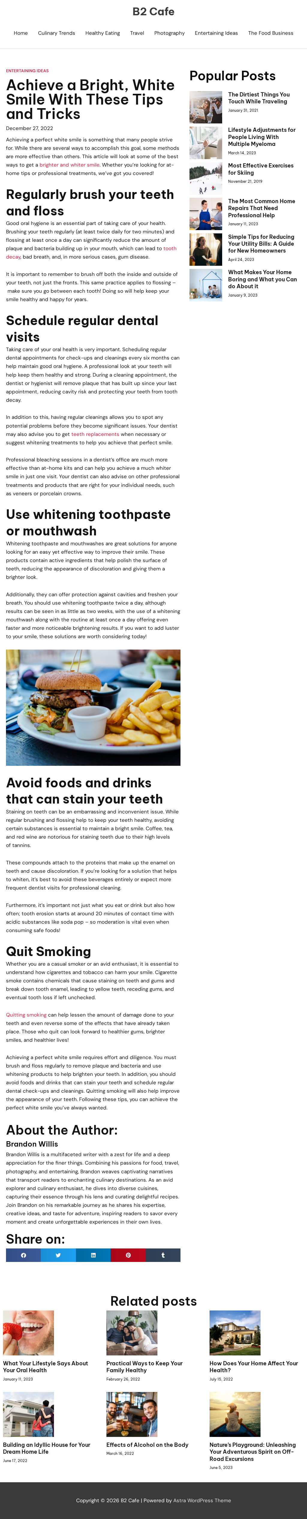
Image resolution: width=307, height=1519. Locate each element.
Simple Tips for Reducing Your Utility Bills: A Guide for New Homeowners (261, 243)
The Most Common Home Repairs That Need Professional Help (261, 208)
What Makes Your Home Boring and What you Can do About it (262, 279)
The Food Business (271, 33)
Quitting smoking (26, 1014)
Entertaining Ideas (216, 33)
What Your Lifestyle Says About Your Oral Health (45, 1367)
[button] (23, 1255)
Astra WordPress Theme (202, 1500)
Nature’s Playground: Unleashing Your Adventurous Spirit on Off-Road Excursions (253, 1451)
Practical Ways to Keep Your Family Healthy (144, 1367)
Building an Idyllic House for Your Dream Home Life (46, 1448)
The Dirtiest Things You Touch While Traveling (259, 98)
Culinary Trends (56, 33)
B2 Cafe (154, 11)
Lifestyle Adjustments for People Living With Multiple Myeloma (262, 136)
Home (21, 33)
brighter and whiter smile (70, 164)
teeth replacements (95, 434)
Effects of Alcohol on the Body (147, 1444)
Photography (169, 33)
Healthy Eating (102, 33)
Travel (137, 33)
